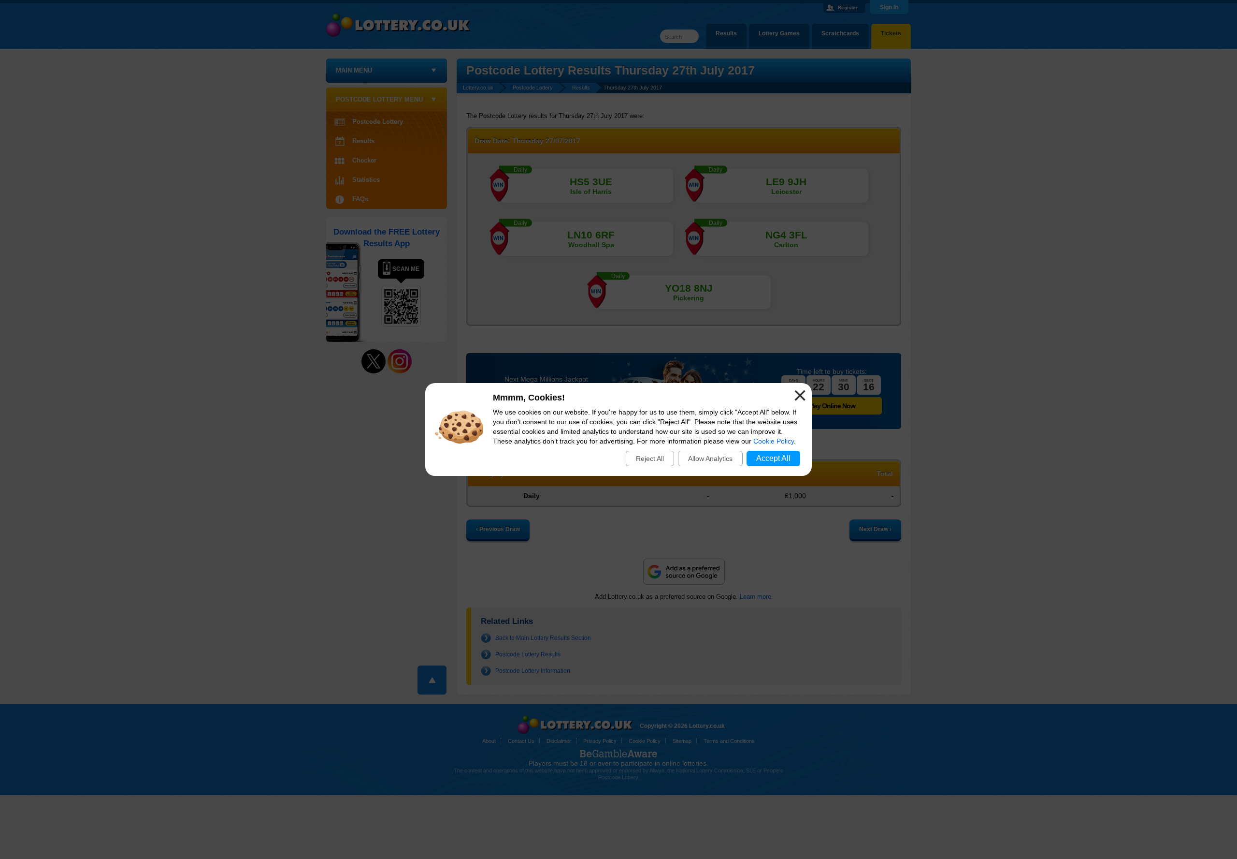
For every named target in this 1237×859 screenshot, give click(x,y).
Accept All (773, 458)
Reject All (650, 458)
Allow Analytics (710, 458)
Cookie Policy (773, 441)
